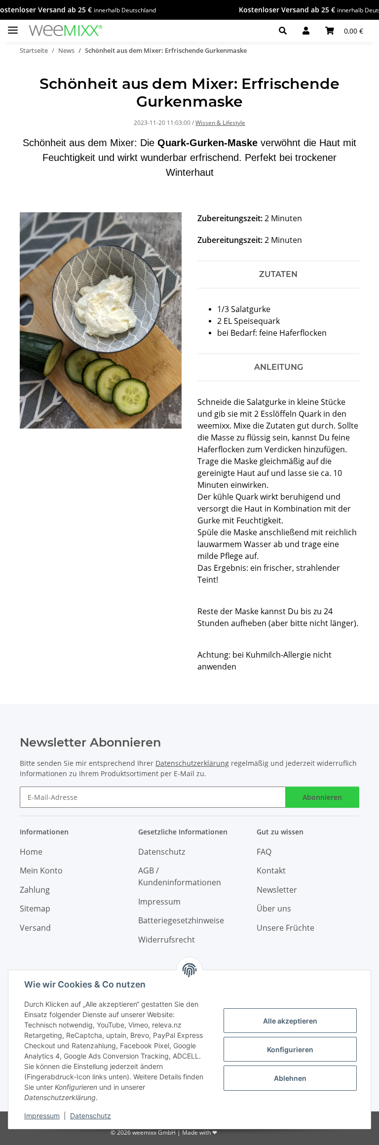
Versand (35, 927)
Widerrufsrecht (166, 939)
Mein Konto (41, 870)
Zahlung (35, 889)
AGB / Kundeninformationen (179, 876)
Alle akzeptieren (290, 1021)
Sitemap (35, 908)
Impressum (42, 1115)
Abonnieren (322, 797)
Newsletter (277, 889)
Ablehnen (290, 1078)
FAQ (264, 851)
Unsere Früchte (285, 927)
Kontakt (271, 870)
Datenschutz (90, 1115)
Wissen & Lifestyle (220, 122)
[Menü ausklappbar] (13, 26)
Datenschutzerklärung (192, 763)
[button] (283, 30)
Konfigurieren (290, 1049)
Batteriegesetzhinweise (181, 920)
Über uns (274, 908)
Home (31, 851)
